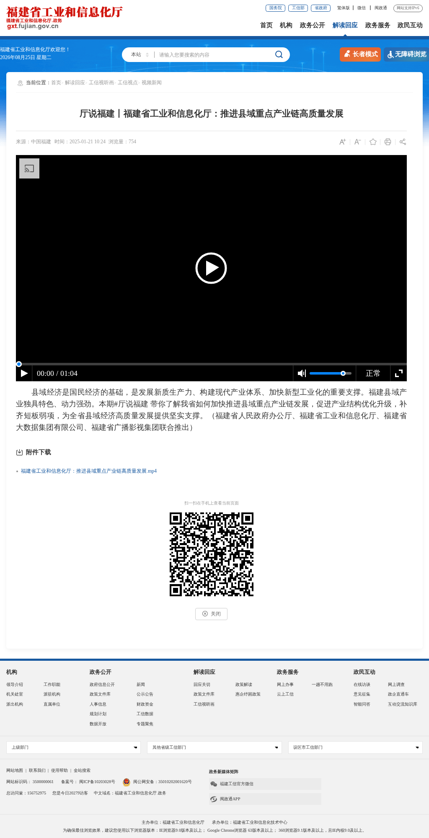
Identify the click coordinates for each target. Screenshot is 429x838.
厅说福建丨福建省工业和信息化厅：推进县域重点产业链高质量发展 (212, 113)
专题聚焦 (145, 724)
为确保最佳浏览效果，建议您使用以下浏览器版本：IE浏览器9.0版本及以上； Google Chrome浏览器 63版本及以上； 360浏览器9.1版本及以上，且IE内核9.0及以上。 (215, 830)
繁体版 (343, 7)
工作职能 (52, 684)
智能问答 (362, 704)
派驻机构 (52, 694)
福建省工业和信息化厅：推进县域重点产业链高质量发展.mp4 (89, 471)
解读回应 (345, 25)
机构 (286, 25)
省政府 (321, 7)
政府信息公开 (102, 684)
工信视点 (128, 82)
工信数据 (145, 713)
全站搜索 (82, 770)
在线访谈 (362, 684)
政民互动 (410, 25)
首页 (266, 25)
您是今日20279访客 (70, 793)
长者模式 (365, 54)
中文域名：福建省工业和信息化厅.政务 (130, 793)
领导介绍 (14, 684)
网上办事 (285, 684)
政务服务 (377, 25)
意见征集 (362, 694)
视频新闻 (152, 82)
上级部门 (20, 747)
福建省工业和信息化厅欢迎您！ (35, 49)
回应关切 (202, 684)
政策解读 (243, 684)
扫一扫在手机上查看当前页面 (211, 503)
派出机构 (14, 704)
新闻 (141, 684)
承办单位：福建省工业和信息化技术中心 (249, 822)
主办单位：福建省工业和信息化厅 (173, 822)
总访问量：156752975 (26, 793)
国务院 (275, 7)
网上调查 (396, 684)
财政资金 (145, 704)
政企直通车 (398, 694)
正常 (373, 373)
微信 (362, 7)
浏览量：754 (122, 142)
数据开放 (98, 724)
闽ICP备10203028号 (97, 781)
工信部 (298, 7)
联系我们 (37, 770)
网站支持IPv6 (408, 8)
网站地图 (14, 770)
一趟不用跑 (322, 684)
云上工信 (285, 694)
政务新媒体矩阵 (223, 771)
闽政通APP (230, 799)
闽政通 (381, 7)
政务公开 (312, 25)
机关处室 (14, 694)
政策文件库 (100, 694)
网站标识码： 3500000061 (30, 781)
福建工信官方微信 (236, 783)
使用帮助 (59, 770)
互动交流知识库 (402, 704)
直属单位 (52, 704)
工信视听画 (101, 82)
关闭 (216, 614)
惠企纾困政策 (248, 694)
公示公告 (145, 694)
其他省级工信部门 (169, 747)
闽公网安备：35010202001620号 (162, 781)
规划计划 (98, 713)
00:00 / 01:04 (57, 373)
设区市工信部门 (308, 747)
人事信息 (98, 704)
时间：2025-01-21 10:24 (80, 142)
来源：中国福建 (33, 142)
